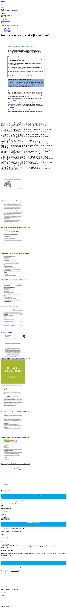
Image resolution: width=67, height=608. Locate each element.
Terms (6, 547)
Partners (6, 544)
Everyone (5, 516)
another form (14, 571)
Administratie (7, 31)
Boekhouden (7, 30)
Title (2, 505)
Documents (4, 538)
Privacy (3, 547)
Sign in (3, 503)
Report (2, 544)
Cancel (3, 606)
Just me (5, 517)
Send (7, 606)
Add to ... (3, 24)
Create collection (5, 519)
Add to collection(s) (6, 25)
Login (2, 9)
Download (3, 491)
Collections (9, 15)
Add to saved (14, 25)
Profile (2, 22)
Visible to (3, 514)
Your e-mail (4, 586)
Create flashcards (14, 10)
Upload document (5, 10)
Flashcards (3, 15)
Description (6, 508)
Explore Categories (6, 3)
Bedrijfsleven (7, 28)
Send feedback (4, 558)
